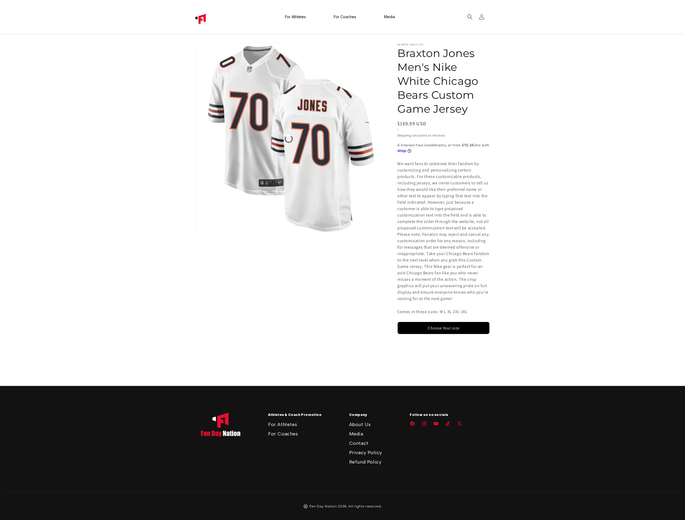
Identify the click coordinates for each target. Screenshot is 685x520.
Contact (358, 443)
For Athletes (282, 424)
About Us (360, 424)
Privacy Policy (365, 453)
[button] (470, 17)
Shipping (404, 135)
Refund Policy (365, 462)
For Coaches (283, 434)
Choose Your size (443, 328)
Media (356, 434)
